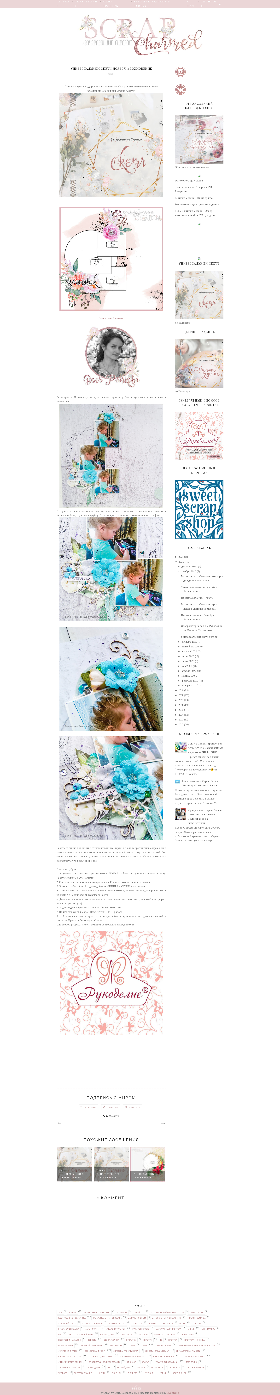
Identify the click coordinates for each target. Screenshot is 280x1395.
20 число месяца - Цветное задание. (197, 204)
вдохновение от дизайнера (72, 1318)
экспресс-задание (83, 1373)
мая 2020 (186, 666)
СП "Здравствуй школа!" (157, 1351)
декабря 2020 (189, 566)
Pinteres (135, 1107)
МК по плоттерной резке (81, 1334)
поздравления (65, 1345)
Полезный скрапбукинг (92, 1345)
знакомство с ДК (117, 1323)
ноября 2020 (188, 571)
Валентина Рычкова (111, 318)
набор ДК (143, 1334)
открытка (131, 1340)
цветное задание (195, 1367)
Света (132, 1345)
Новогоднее (187, 1334)
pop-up (163, 1373)
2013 (181, 719)
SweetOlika (173, 1392)
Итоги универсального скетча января (72, 1174)
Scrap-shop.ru (180, 1373)
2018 (181, 695)
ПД (160, 1340)
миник (191, 1329)
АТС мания (122, 1312)
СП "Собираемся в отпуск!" (133, 1356)
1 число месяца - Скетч (189, 180)
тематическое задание (167, 1362)
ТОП (109, 1367)
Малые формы (92, 1329)
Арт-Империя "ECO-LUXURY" (97, 1312)
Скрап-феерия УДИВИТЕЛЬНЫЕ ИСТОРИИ (196, 1345)
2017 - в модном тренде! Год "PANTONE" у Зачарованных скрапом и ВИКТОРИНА (205, 748)
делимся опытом (137, 1318)
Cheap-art (132, 1373)
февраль (141, 1367)
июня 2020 (187, 661)
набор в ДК (127, 1334)
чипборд (62, 1373)
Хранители (174, 1367)
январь (102, 1373)
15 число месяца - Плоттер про (194, 197)
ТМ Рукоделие (93, 1367)
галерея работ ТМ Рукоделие (107, 1318)
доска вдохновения (92, 1323)
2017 (181, 700)
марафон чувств (140, 1329)
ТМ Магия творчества (69, 1367)
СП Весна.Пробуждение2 (70, 1362)
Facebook (90, 1107)
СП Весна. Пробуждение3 (193, 1356)
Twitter (112, 1107)
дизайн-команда (197, 1318)
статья (145, 1362)
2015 (181, 709)
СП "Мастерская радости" (188, 1351)
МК (59, 1334)
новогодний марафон (69, 1340)
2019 (181, 690)
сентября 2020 (190, 646)
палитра (147, 1340)
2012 (181, 724)
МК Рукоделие (107, 1334)
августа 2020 (189, 651)
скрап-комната (163, 1345)
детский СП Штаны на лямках (166, 1318)
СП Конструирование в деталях (104, 1362)
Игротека (137, 1323)
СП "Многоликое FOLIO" (70, 1356)
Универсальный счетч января (107, 1176)
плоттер (172, 1340)
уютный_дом (123, 1367)
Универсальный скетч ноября (199, 636)
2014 (181, 714)
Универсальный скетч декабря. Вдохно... (144, 1174)
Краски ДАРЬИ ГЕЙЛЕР (68, 1329)
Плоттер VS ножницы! (195, 1340)
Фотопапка (157, 1367)
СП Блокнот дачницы (164, 1356)
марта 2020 (188, 675)
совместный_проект (95, 1351)
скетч (115, 1115)
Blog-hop (117, 1373)
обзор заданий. (111, 1340)
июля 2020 (187, 656)
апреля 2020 (188, 670)
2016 (181, 705)
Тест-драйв (191, 1362)
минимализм (208, 1329)
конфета (197, 1323)
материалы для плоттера (168, 1329)
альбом (72, 1312)
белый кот (139, 1312)
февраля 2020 (189, 680)
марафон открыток (115, 1329)
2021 (181, 556)
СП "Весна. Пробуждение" (125, 1351)
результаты (116, 1345)
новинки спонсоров (164, 1334)
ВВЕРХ (136, 1388)
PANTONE (149, 1373)
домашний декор (67, 1323)
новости (92, 1340)
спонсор (131, 1362)
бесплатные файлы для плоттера (167, 1312)
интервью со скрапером (160, 1323)
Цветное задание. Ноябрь (197, 597)
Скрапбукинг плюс (67, 1351)
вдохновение (196, 1312)
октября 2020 (189, 641)
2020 (181, 561)
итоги (182, 1323)
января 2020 (188, 685)
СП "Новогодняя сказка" (101, 1356)
